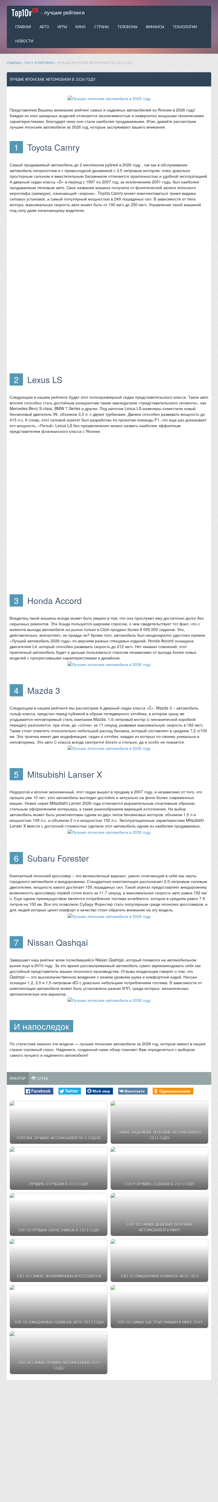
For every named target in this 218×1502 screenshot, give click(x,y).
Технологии (185, 26)
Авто (44, 26)
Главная (23, 26)
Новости (24, 41)
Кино (81, 26)
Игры (62, 26)
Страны (101, 26)
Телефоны (127, 26)
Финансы (155, 26)
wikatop (18, 1078)
